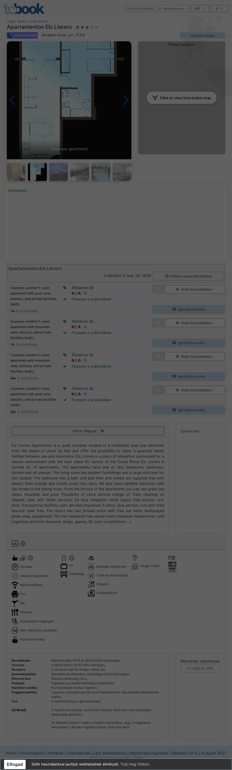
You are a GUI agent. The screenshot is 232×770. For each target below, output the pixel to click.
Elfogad (15, 764)
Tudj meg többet (134, 764)
